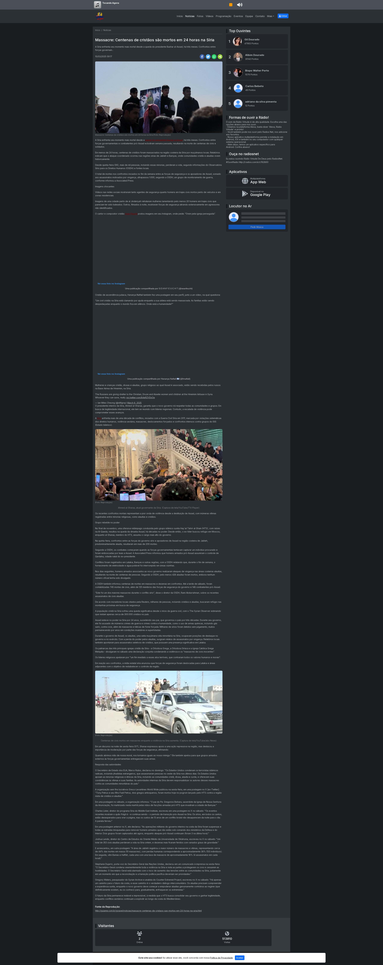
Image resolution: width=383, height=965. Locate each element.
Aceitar (239, 957)
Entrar (284, 16)
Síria (99, 418)
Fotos (200, 16)
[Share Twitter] (208, 56)
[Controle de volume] (239, 4)
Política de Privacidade (221, 957)
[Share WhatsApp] (214, 56)
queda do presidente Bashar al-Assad (164, 140)
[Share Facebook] (202, 56)
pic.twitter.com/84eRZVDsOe (140, 397)
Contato (260, 16)
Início (180, 16)
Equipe (249, 16)
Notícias (189, 16)
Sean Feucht (131, 213)
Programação (223, 16)
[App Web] (257, 181)
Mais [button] (269, 16)
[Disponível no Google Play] (257, 194)
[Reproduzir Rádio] (231, 4)
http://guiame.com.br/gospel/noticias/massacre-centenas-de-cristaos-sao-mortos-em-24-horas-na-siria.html (148, 910)
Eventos (238, 16)
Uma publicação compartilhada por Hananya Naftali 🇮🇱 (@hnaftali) (158, 379)
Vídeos (209, 16)
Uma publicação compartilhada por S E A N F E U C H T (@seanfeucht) (159, 288)
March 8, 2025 (134, 402)
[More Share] (220, 56)
